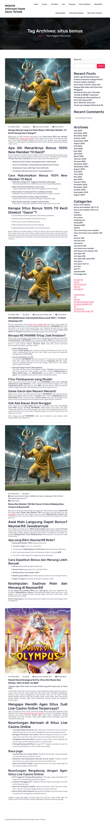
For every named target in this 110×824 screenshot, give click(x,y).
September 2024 (81, 167)
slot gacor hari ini (81, 264)
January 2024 (80, 182)
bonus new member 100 (37, 324)
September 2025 (81, 141)
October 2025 (80, 138)
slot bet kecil (16, 498)
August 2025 (79, 143)
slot (75, 297)
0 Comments (58, 127)
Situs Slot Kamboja (76, 13)
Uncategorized (80, 274)
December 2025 (80, 133)
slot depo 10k (79, 254)
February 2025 (80, 159)
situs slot (77, 299)
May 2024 (78, 177)
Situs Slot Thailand (94, 13)
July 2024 (78, 172)
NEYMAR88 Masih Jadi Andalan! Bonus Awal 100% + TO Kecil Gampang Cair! (37, 319)
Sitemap (72, 4)
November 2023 (80, 187)
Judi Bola (54, 4)
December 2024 (80, 164)
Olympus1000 (79, 225)
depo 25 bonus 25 (80, 284)
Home (36, 4)
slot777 (24, 498)
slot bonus (78, 243)
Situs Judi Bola (84, 4)
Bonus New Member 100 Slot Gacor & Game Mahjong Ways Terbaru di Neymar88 (36, 505)
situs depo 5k (78, 289)
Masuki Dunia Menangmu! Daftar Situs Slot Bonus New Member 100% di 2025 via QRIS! (34, 681)
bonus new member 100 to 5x (86, 210)
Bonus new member (27, 138)
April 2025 (78, 154)
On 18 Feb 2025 (13, 677)
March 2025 (79, 156)
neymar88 (12, 514)
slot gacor (78, 261)
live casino (40, 496)
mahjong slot (48, 496)
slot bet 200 (79, 238)
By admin (26, 127)
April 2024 (78, 179)
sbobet (77, 228)
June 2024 (78, 174)
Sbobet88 (98, 4)
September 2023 (81, 192)
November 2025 (80, 136)
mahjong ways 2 (79, 295)
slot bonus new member (84, 248)
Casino (44, 4)
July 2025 (78, 146)
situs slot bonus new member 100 (88, 233)
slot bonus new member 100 (86, 251)
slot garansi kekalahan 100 (83, 304)
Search (77, 59)
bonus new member (42, 127)
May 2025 (78, 151)
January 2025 (80, 161)
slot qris (77, 266)
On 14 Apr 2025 (13, 494)
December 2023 (80, 185)
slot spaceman (79, 309)
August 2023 (79, 195)
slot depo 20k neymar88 (84, 259)
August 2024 (79, 169)
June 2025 (78, 149)
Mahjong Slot (60, 13)
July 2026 (78, 131)
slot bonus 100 (80, 246)
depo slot (77, 287)
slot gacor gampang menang (84, 302)
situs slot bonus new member (33, 713)
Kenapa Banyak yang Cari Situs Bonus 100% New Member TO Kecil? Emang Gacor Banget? (37, 131)
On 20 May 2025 (14, 127)
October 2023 (80, 190)
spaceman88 (79, 272)
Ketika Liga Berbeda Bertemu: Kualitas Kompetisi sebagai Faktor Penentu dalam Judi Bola (88, 79)
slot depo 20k (79, 256)
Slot (63, 4)
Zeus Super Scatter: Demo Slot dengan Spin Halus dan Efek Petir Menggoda (88, 87)
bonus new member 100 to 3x (86, 207)
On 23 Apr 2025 (13, 315)
